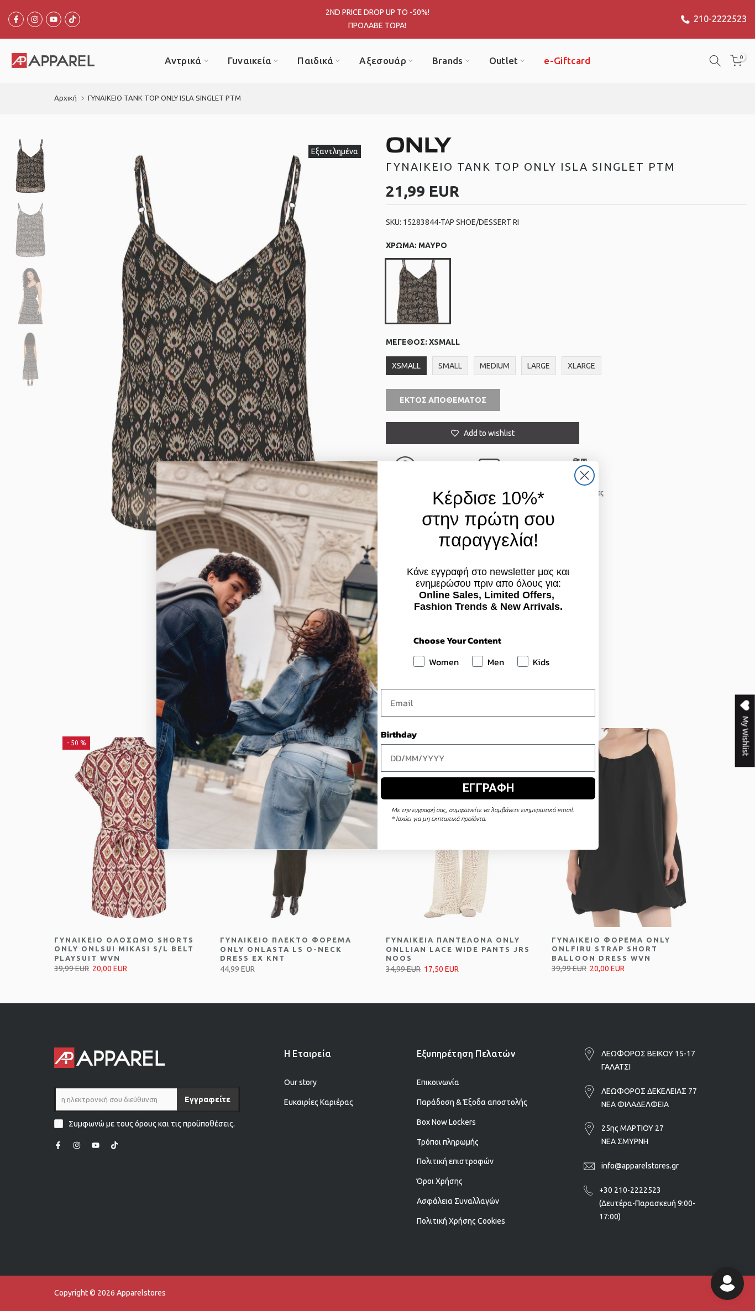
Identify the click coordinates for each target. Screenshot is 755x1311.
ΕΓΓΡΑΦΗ (488, 787)
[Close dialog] (584, 475)
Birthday (399, 734)
